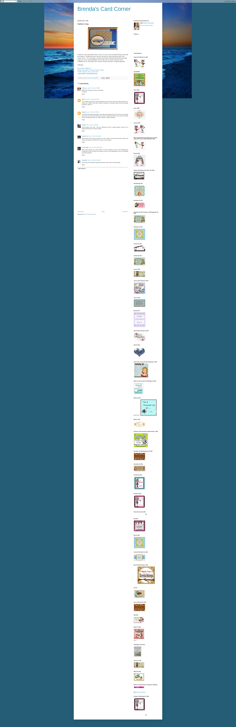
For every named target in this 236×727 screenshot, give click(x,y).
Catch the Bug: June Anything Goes (87, 73)
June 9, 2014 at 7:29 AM (92, 125)
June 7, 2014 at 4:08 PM (94, 88)
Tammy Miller (85, 147)
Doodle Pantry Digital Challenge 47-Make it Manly (90, 70)
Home (103, 211)
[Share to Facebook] (107, 78)
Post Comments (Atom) (90, 214)
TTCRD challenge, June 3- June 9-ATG (87, 71)
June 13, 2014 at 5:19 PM (94, 160)
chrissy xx (84, 88)
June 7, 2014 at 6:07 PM (93, 99)
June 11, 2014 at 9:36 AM (94, 136)
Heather (84, 112)
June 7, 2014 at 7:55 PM (93, 112)
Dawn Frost (85, 136)
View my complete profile (146, 25)
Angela (84, 125)
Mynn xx (84, 99)
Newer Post (81, 211)
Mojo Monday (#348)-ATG (84, 68)
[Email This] (102, 78)
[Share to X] (105, 78)
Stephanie (84, 160)
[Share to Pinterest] (109, 78)
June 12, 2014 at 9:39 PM (95, 147)
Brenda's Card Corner (104, 9)
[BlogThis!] (104, 78)
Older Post (125, 211)
